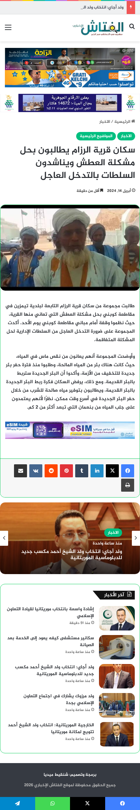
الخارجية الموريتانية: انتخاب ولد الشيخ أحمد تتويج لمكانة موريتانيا (51, 728)
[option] (70, 538)
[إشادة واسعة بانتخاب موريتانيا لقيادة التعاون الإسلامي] (117, 618)
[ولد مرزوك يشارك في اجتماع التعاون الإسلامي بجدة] (117, 705)
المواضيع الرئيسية (96, 136)
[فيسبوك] (127, 470)
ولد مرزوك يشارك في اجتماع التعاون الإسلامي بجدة (58, 699)
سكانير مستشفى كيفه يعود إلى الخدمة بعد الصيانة (50, 641)
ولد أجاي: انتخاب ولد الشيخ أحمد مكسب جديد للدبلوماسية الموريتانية (71, 555)
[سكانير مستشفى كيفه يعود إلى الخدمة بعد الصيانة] (117, 647)
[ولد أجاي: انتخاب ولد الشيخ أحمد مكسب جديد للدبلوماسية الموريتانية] (117, 676)
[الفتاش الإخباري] (98, 28)
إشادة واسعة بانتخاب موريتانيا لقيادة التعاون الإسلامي (50, 612)
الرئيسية (122, 121)
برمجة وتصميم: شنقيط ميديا (70, 774)
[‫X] (112, 470)
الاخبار (104, 121)
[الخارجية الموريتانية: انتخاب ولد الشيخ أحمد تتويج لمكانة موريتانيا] (117, 734)
